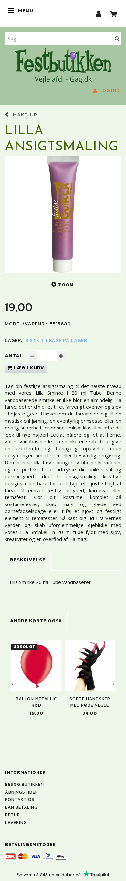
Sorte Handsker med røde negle (89, 702)
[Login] (98, 13)
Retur (12, 814)
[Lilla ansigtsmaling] (63, 214)
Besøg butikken (24, 784)
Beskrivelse (28, 559)
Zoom (66, 284)
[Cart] (114, 13)
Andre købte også (36, 620)
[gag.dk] (63, 65)
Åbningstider (21, 792)
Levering (16, 822)
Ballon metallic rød (36, 702)
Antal (14, 355)
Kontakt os (20, 799)
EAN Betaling (21, 807)
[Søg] (117, 38)
